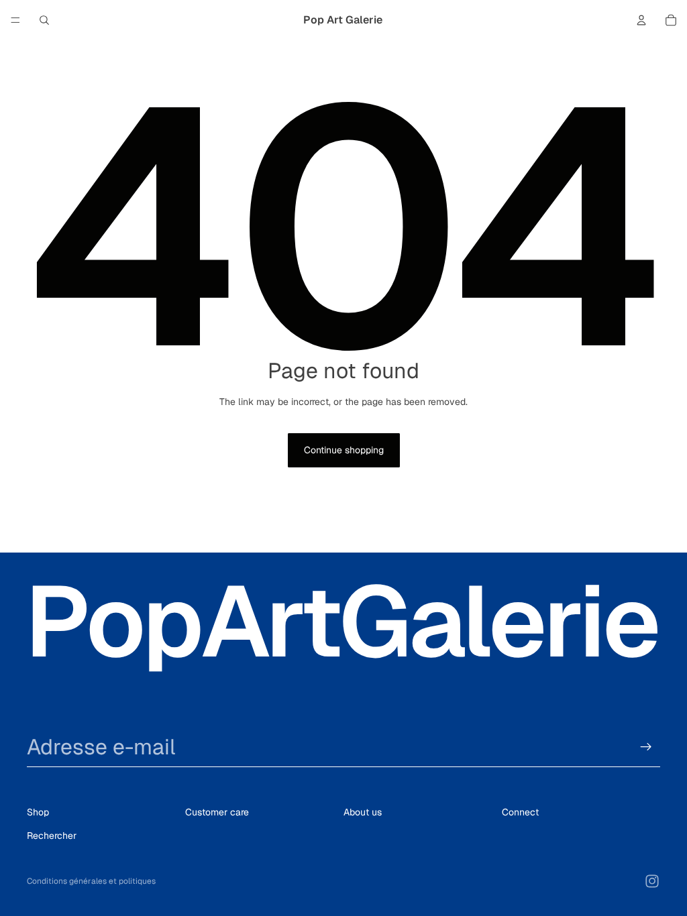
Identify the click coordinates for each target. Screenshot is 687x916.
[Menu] (15, 20)
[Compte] (641, 20)
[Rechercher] (44, 20)
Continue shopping (344, 450)
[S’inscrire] (646, 747)
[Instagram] (652, 881)
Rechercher (51, 835)
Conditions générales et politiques (91, 881)
